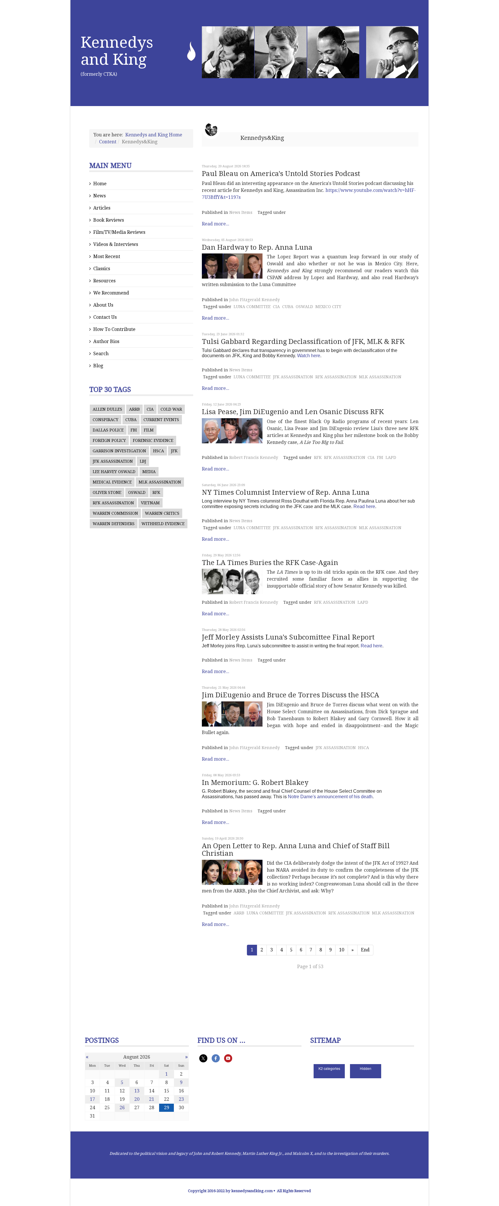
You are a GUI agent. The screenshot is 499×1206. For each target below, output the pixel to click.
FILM (149, 430)
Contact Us (105, 317)
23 (181, 1099)
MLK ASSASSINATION (160, 482)
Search (101, 353)
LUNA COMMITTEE (252, 306)
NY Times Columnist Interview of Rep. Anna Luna (286, 492)
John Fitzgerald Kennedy (254, 299)
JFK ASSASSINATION (113, 461)
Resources (104, 281)
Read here (364, 506)
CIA (150, 409)
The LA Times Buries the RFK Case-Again (270, 563)
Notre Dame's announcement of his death (330, 796)
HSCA (158, 451)
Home (100, 183)
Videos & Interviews (115, 244)
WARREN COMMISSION (115, 513)
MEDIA (149, 471)
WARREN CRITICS (162, 513)
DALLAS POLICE (108, 430)
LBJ (143, 461)
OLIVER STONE (107, 492)
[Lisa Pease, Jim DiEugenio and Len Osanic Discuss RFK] (232, 430)
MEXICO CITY (328, 306)
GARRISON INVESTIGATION (119, 451)
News (99, 196)
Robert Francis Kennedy (253, 457)
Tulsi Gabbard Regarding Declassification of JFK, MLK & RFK (303, 342)
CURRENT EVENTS (161, 419)
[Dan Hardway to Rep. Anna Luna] (232, 266)
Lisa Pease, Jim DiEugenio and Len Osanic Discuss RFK (293, 412)
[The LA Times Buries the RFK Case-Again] (232, 581)
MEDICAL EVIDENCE (112, 482)
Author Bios (106, 341)
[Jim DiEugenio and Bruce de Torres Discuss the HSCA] (232, 714)
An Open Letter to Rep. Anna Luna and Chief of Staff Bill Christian (296, 849)
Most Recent (106, 256)
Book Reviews (108, 220)
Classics (101, 268)
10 (341, 950)
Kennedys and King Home (153, 135)
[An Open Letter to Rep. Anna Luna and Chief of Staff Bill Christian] (232, 872)
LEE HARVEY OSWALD (114, 471)
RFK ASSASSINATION (113, 503)
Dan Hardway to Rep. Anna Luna (257, 247)
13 (136, 1091)
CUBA (131, 419)
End (365, 950)
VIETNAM (150, 503)
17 (92, 1099)
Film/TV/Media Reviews (119, 232)
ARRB (134, 409)
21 (151, 1099)
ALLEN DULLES (107, 409)
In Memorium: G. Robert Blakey (255, 783)
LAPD (391, 457)
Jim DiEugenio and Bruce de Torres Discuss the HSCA (290, 695)
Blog (98, 365)
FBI (134, 430)
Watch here (308, 355)
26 (122, 1107)
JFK (174, 451)
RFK (156, 492)
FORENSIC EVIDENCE (153, 440)
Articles (101, 208)
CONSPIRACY (105, 419)
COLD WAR (171, 409)
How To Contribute (114, 329)
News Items (240, 212)
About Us (103, 305)
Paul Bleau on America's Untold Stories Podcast (281, 174)
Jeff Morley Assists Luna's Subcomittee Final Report (288, 637)
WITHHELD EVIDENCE (163, 523)
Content (107, 142)
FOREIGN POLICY (109, 440)
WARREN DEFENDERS (114, 523)
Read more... (215, 224)
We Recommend (111, 293)
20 (136, 1099)
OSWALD (137, 492)
